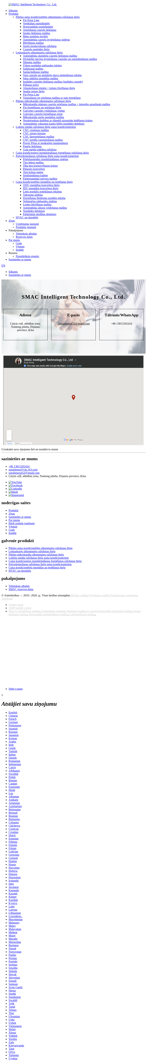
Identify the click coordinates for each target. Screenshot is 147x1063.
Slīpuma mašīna (32, 62)
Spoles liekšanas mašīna (36, 33)
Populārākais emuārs (27, 256)
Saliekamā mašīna (33, 68)
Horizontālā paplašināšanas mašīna (48, 614)
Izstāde (20, 249)
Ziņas (12, 220)
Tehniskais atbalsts (26, 233)
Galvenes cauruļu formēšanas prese (43, 113)
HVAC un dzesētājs (27, 217)
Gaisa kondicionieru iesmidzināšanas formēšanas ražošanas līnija (52, 152)
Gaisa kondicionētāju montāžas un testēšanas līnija (44, 181)
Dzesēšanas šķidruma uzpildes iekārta (44, 198)
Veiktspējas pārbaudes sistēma (40, 201)
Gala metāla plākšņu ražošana (39, 149)
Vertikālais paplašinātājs (36, 23)
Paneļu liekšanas (32, 146)
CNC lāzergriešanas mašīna (38, 136)
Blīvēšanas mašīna (33, 42)
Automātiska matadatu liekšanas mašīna (63, 611)
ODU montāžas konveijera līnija (41, 185)
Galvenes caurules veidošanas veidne (44, 110)
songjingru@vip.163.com (23, 469)
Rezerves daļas (24, 236)
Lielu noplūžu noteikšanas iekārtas (42, 191)
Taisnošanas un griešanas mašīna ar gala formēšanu (52, 97)
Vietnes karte (16, 604)
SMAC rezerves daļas (21, 589)
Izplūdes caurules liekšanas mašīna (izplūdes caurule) (53, 81)
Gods (19, 243)
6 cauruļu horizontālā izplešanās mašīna (109, 611)
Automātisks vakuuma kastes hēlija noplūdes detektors (53, 123)
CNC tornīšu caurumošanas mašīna (43, 139)
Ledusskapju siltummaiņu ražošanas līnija (39, 52)
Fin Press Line (31, 20)
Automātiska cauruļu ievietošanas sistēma (46, 39)
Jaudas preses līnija (33, 91)
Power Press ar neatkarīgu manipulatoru (45, 143)
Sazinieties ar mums (20, 259)
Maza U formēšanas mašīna (24, 611)
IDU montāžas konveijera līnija (40, 188)
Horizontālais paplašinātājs (38, 26)
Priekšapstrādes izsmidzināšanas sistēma (45, 159)
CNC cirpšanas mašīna (36, 130)
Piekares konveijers (34, 168)
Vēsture (20, 246)
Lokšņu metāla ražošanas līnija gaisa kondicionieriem (46, 126)
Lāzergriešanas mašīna (82, 614)
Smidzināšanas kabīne (35, 175)
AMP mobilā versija (20, 607)
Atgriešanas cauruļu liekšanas (39, 29)
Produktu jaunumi (26, 227)
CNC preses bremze (34, 133)
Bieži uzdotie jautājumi (22, 523)
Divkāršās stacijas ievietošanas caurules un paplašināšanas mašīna (60, 59)
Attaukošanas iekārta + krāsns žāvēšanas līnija (49, 88)
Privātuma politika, (100, 595)
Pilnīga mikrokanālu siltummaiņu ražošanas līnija (43, 101)
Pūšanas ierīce (31, 84)
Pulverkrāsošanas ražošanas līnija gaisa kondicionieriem (47, 156)
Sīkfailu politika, (80, 595)
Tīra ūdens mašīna (33, 162)
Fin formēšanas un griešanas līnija (42, 107)
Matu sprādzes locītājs (35, 36)
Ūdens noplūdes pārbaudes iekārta (42, 65)
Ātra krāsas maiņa (33, 172)
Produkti (13, 13)
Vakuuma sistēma (33, 194)
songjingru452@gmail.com (24, 472)
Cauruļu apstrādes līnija (36, 49)
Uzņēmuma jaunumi (27, 223)
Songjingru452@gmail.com (74, 323)
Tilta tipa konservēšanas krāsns (40, 165)
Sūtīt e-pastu (16, 688)
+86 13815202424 (19, 466)
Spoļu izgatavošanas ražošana (39, 46)
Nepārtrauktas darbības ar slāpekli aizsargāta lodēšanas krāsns (58, 120)
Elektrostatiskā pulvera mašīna (40, 178)
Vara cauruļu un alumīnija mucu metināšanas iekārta (52, 75)
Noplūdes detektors (34, 210)
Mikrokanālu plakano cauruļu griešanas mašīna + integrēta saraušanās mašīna (66, 104)
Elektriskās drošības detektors (39, 214)
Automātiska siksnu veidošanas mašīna (45, 207)
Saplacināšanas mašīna (36, 71)
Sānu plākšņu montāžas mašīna (40, 78)
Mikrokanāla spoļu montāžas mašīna (43, 117)
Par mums (14, 240)
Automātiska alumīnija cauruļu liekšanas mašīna (50, 55)
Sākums (13, 10)
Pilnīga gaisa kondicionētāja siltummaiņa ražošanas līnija (48, 17)
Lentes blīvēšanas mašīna (37, 204)
